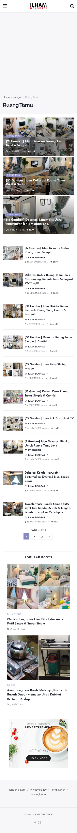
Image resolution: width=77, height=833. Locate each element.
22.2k (54, 378)
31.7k (55, 262)
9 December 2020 (35, 324)
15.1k (55, 490)
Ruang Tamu (32, 97)
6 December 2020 (35, 351)
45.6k (32, 191)
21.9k (32, 151)
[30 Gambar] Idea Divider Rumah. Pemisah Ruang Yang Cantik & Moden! (47, 310)
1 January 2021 (16, 230)
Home (6, 97)
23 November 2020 (36, 459)
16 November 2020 (36, 522)
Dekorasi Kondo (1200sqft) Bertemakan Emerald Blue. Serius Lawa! (47, 477)
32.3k (55, 324)
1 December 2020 (35, 405)
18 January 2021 (17, 151)
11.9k (56, 428)
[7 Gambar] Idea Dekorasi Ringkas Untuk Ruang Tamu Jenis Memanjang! (47, 445)
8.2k (55, 522)
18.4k (56, 459)
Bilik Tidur (14, 614)
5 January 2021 (16, 191)
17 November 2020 (36, 490)
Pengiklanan (58, 789)
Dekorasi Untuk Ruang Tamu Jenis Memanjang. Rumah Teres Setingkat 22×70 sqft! (49, 279)
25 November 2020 (36, 428)
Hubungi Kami (37, 794)
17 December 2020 (36, 262)
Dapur (11, 685)
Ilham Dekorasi (37, 257)
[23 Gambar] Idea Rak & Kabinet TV (49, 418)
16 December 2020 (36, 293)
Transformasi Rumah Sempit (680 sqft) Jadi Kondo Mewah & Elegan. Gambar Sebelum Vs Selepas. (48, 508)
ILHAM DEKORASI (43, 814)
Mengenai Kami (17, 789)
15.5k (54, 351)
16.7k (31, 230)
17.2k (54, 405)
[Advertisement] (38, 55)
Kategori (17, 97)
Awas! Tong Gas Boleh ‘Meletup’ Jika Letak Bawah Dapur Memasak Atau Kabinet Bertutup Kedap (37, 695)
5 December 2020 (35, 378)
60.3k (55, 293)
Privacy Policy (38, 789)
